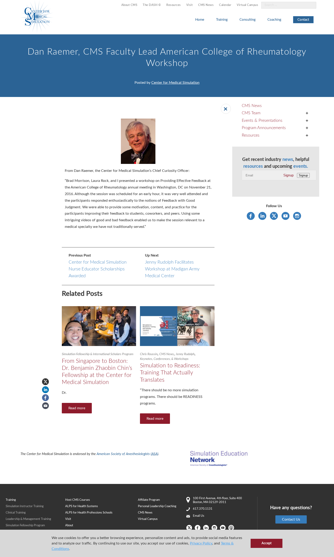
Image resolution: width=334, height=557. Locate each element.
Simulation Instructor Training (25, 506)
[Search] (310, 5)
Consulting (247, 19)
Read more (76, 408)
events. (300, 166)
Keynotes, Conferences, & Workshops (164, 359)
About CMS (129, 5)
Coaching (274, 19)
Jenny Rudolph (185, 354)
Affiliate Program (149, 500)
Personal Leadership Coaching (157, 506)
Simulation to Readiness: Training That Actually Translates (170, 373)
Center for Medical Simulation (175, 82)
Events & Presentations (262, 121)
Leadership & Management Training (28, 519)
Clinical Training (16, 512)
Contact (303, 19)
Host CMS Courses (77, 500)
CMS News (206, 5)
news (287, 159)
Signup (288, 175)
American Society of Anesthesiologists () (127, 454)
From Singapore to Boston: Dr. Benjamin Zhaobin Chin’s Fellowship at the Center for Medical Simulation (97, 371)
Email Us (198, 515)
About (69, 525)
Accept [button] (267, 543)
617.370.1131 (202, 508)
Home (199, 19)
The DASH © (152, 5)
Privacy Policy (201, 543)
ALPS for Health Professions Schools (88, 512)
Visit (189, 5)
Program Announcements (264, 128)
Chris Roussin (148, 354)
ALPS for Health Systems (81, 506)
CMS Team (251, 113)
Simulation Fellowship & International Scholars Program (97, 354)
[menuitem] (129, 5)
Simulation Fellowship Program (25, 525)
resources (253, 166)
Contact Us (291, 519)
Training (222, 19)
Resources (173, 5)
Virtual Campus (247, 5)
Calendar (225, 5)
